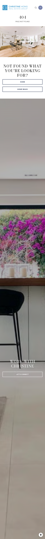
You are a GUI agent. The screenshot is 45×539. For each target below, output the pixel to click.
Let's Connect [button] (22, 374)
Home (22, 82)
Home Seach (22, 89)
